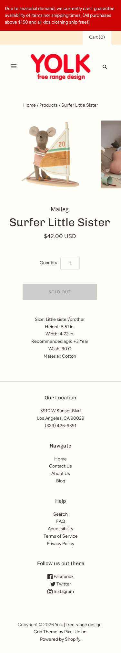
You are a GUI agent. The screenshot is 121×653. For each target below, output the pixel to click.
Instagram (63, 591)
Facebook (63, 576)
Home (29, 105)
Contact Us (60, 466)
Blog (60, 481)
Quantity (48, 263)
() (97, 37)
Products (48, 105)
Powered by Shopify (60, 639)
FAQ (60, 521)
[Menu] (13, 66)
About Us (60, 473)
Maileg (60, 209)
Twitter (63, 584)
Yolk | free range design (78, 624)
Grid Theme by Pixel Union (60, 632)
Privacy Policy (60, 543)
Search (60, 514)
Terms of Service (61, 536)
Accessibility (60, 529)
